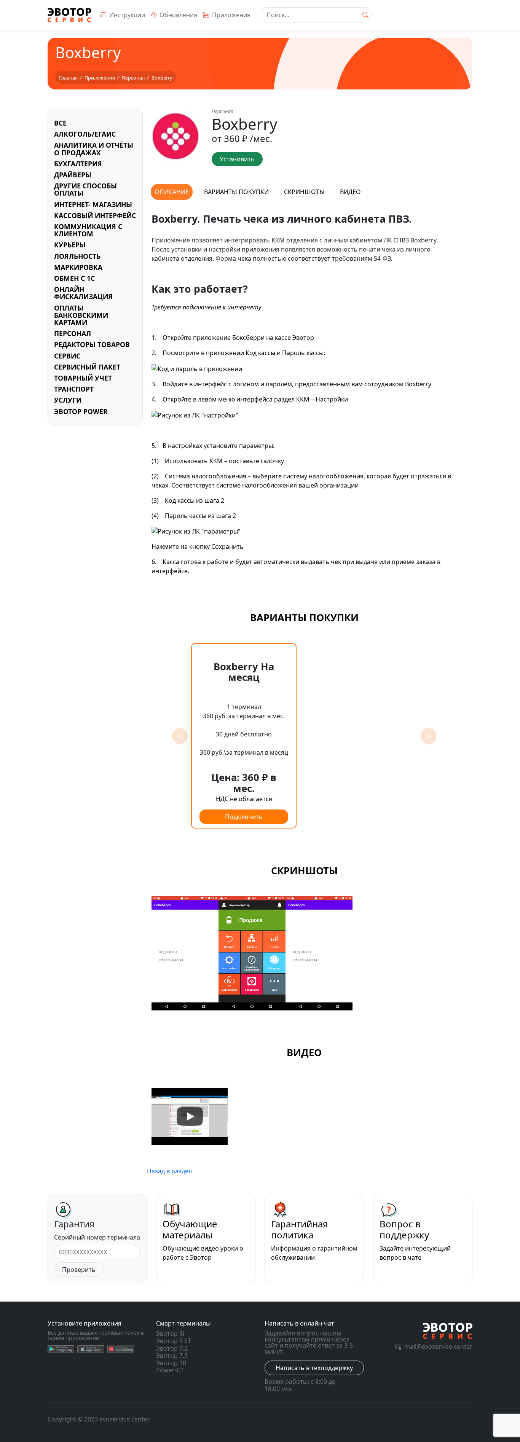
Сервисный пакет (87, 366)
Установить (237, 159)
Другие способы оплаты (85, 189)
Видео (350, 192)
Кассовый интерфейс (95, 215)
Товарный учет (83, 377)
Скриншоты (304, 192)
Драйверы (72, 174)
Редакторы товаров (92, 344)
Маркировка (78, 267)
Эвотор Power (81, 411)
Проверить (79, 1269)
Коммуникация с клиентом (88, 230)
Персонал (72, 333)
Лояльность (77, 256)
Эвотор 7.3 (172, 1355)
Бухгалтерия (78, 163)
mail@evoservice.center (438, 1346)
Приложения (231, 15)
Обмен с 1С (74, 278)
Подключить (244, 817)
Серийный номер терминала (97, 1237)
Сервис (67, 355)
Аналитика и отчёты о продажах (93, 148)
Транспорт (74, 389)
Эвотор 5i (170, 1333)
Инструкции (127, 15)
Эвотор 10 (171, 1363)
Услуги (67, 400)
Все (60, 122)
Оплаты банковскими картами (81, 315)
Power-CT (170, 1370)
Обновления (178, 15)
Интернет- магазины (93, 204)
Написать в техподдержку (314, 1368)
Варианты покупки (236, 192)
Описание (172, 192)
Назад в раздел (169, 1171)
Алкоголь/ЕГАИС (85, 134)
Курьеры (70, 244)
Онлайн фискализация (83, 293)
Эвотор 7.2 (172, 1348)
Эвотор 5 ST (173, 1341)
